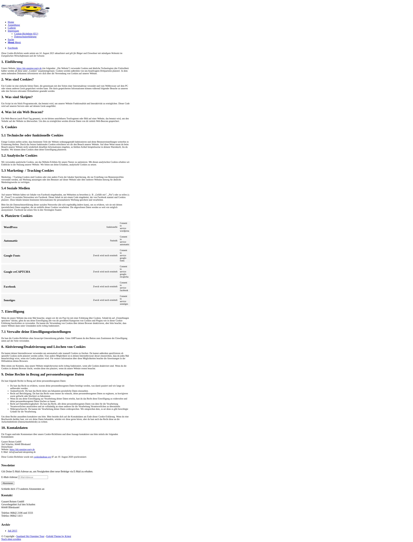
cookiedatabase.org (42, 457)
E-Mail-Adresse (9, 477)
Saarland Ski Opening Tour (30, 536)
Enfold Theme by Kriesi (58, 536)
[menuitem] (210, 22)
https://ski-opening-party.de (29, 68)
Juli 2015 (12, 530)
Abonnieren (8, 483)
